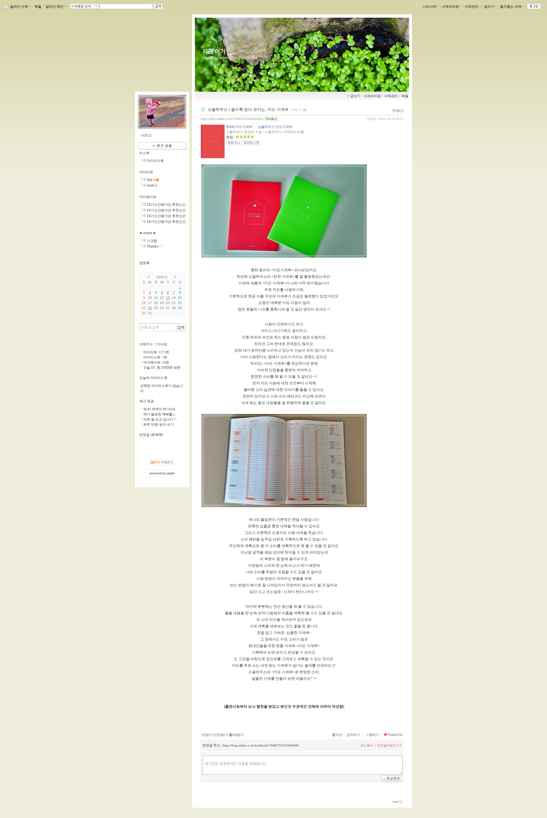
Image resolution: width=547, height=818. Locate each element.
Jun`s (151, 180)
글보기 (355, 96)
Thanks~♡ (155, 246)
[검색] (181, 327)
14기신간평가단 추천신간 (166, 210)
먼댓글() (220, 735)
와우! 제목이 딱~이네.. (160, 409)
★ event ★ (147, 233)
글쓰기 (489, 7)
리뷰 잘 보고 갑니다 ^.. (160, 419)
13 (168, 298)
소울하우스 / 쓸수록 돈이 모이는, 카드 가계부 (248, 109)
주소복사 (366, 745)
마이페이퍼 (147, 197)
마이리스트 (155, 161)
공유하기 (353, 735)
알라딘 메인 (55, 7)
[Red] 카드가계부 (239, 127)
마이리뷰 (146, 172)
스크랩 (152, 241)
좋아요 (337, 735)
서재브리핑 (450, 7)
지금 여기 (213, 51)
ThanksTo (395, 735)
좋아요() (236, 735)
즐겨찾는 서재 (510, 7)
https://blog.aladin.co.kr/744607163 (229, 58)
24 (150, 308)
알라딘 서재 (18, 7)
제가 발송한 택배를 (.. (159, 414)
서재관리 (471, 7)
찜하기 (374, 735)
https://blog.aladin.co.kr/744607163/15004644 (232, 119)
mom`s (296, 109)
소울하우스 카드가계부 (275, 127)
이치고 (371, 119)
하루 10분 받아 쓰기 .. (159, 425)
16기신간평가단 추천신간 (166, 222)
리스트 (144, 153)
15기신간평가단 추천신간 (166, 216)
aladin (171, 473)
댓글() (397, 111)
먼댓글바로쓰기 (388, 745)
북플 (38, 7)
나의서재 (429, 7)
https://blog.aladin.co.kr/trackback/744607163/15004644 (261, 745)
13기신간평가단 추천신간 (166, 205)
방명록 (144, 263)
